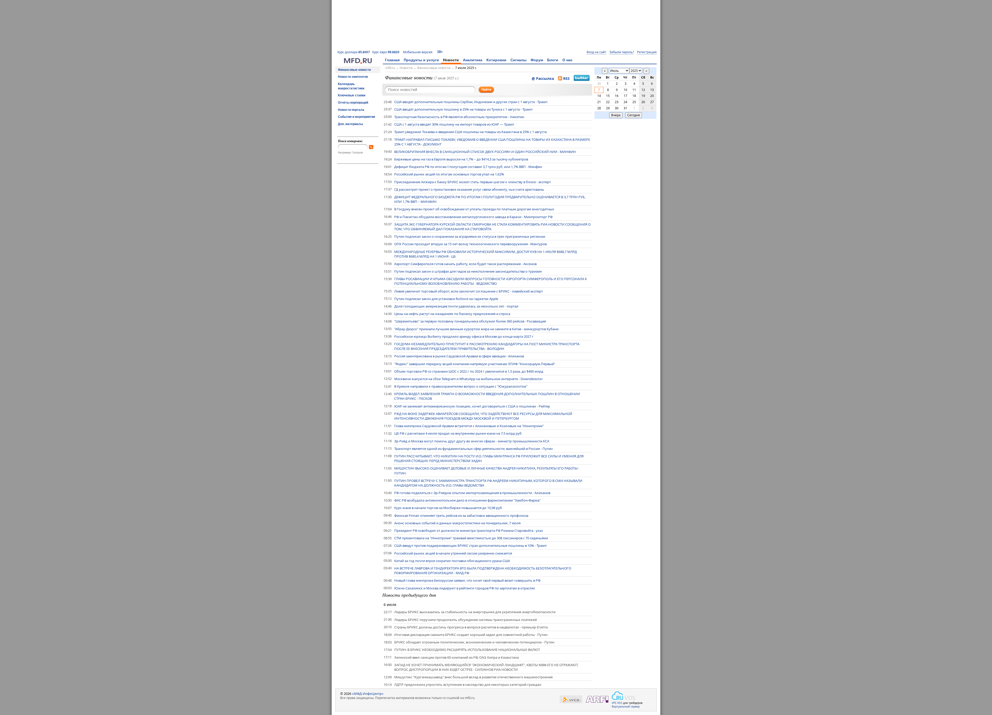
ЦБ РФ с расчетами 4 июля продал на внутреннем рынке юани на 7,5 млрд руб (458, 433)
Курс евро (385, 52)
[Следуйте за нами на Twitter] (582, 78)
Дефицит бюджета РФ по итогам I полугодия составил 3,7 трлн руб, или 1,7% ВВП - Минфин (468, 166)
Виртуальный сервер (626, 706)
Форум (537, 60)
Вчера (616, 115)
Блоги (552, 60)
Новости (451, 60)
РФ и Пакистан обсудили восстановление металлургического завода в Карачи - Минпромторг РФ (473, 216)
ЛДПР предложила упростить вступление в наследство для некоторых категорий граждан (467, 684)
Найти (486, 89)
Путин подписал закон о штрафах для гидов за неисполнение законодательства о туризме (468, 271)
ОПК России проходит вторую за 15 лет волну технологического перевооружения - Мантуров (470, 244)
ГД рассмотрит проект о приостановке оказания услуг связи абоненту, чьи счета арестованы (469, 189)
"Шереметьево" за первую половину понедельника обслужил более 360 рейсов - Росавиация (470, 321)
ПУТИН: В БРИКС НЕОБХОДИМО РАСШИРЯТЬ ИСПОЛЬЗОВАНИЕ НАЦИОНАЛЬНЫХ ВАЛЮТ (467, 649)
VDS (619, 703)
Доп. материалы (350, 124)
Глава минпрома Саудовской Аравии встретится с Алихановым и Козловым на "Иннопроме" (469, 426)
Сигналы (518, 60)
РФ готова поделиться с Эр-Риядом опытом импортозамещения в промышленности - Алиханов (472, 492)
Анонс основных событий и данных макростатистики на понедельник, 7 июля (457, 523)
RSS (566, 78)
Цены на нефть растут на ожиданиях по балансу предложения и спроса (452, 313)
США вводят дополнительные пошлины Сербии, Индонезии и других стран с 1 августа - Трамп (470, 101)
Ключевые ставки (351, 95)
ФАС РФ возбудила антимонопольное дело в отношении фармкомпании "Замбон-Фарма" (467, 500)
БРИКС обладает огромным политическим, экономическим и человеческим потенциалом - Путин (474, 642)
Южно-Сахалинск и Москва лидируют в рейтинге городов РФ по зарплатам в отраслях (464, 588)
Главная (392, 60)
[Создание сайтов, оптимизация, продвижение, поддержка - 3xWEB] (571, 699)
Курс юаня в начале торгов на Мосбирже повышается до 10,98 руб (448, 507)
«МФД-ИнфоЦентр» (368, 693)
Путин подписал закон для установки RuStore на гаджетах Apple (446, 298)
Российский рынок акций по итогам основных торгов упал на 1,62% (449, 174)
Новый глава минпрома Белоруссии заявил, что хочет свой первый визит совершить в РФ (467, 580)
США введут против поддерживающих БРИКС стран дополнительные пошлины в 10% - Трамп (470, 545)
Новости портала (351, 110)
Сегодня (633, 115)
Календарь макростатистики (351, 86)
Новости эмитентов (353, 77)
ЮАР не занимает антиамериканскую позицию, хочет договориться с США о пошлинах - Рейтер (472, 406)
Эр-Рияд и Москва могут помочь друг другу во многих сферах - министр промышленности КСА (471, 441)
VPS (614, 703)
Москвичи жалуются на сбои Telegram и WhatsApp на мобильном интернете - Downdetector (468, 378)
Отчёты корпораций (353, 102)
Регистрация (647, 52)
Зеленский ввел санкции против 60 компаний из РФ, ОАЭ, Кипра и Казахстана (456, 657)
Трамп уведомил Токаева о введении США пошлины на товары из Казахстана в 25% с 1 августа (470, 131)
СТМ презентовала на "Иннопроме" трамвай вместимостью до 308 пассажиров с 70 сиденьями (471, 538)
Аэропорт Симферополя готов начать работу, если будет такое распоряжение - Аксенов (465, 264)
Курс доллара (353, 52)
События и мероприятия (356, 117)
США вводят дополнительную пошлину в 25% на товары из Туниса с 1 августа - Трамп (463, 109)
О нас (567, 60)
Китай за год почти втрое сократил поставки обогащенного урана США (452, 560)
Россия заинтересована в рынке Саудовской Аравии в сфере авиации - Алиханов (459, 356)
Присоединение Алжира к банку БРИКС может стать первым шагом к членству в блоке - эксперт (472, 182)
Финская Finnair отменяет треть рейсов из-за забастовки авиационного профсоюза (461, 515)
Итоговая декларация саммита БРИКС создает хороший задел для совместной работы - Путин (470, 634)
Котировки (496, 60)
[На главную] (358, 62)
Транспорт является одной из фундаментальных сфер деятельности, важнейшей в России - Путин (473, 448)
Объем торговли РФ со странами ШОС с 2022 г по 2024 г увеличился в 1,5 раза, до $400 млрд (468, 371)
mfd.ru (390, 68)
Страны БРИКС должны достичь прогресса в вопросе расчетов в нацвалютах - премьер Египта (471, 627)
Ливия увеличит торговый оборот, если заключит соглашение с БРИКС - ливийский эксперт (468, 291)
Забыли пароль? (621, 52)
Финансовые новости (354, 70)
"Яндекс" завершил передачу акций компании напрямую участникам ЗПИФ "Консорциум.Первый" (474, 364)
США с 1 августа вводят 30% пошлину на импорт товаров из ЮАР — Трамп (454, 124)
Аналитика (472, 60)
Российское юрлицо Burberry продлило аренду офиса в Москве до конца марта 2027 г (463, 336)
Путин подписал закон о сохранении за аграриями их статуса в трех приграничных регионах (469, 236)
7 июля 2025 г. (466, 68)
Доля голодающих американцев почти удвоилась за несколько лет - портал (456, 306)
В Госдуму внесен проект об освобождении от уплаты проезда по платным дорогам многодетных (474, 209)
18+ (440, 52)
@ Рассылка (543, 78)
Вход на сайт (596, 52)
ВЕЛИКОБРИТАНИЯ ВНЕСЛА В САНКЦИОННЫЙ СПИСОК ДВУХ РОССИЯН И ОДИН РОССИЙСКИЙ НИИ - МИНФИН (485, 151)
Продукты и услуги (421, 60)
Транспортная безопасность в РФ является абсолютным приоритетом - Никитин (459, 116)
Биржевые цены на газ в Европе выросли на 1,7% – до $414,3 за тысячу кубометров (461, 159)
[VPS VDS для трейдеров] (623, 695)
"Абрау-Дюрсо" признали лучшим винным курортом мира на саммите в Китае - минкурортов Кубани (476, 329)
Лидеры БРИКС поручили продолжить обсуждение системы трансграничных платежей (465, 619)
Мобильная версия (417, 52)
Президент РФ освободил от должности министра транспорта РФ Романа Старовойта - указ (468, 530)
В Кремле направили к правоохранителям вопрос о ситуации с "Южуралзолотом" (461, 386)
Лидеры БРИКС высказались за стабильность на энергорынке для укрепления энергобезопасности (474, 612)
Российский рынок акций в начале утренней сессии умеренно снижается (453, 553)
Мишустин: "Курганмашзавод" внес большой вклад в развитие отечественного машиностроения (473, 677)
